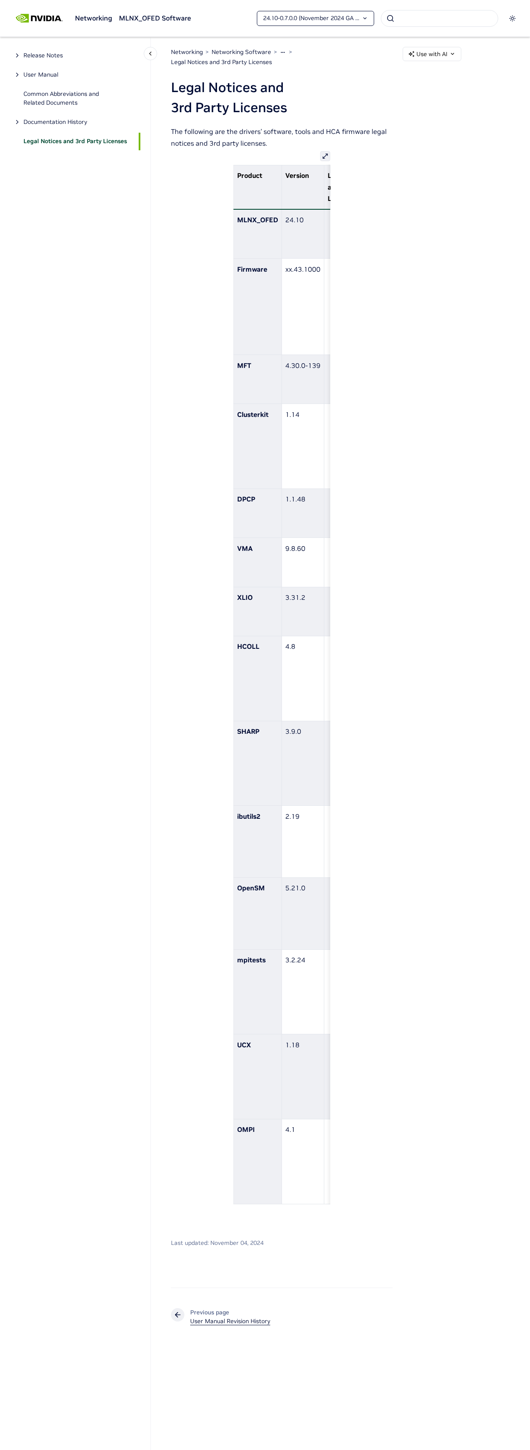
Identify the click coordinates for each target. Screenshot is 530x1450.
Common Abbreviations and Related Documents (61, 98)
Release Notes (43, 55)
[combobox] (439, 18)
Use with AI (431, 54)
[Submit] (390, 18)
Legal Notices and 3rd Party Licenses (75, 141)
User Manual (40, 75)
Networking (93, 18)
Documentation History (55, 122)
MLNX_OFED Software (155, 18)
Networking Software (241, 52)
